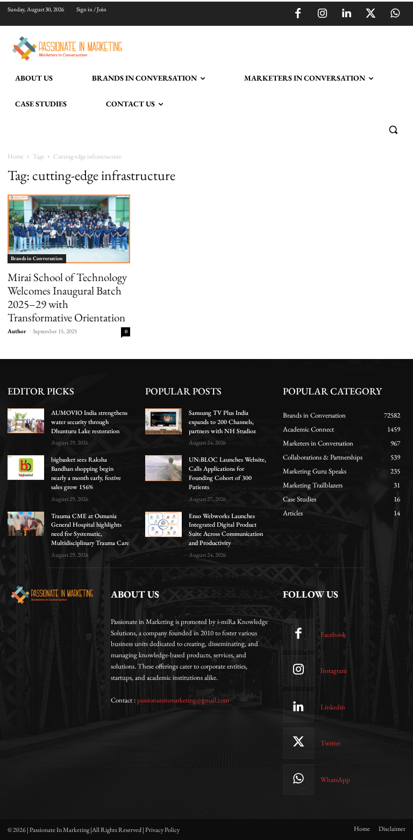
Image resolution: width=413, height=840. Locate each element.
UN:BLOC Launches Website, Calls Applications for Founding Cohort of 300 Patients (227, 473)
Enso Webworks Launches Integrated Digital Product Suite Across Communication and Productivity (226, 529)
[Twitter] (370, 14)
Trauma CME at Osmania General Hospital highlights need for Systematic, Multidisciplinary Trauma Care (90, 529)
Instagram (334, 670)
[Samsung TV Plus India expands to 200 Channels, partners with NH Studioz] (163, 421)
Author (17, 331)
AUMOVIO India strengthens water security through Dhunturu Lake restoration (89, 421)
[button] (392, 129)
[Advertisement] (252, 47)
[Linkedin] (346, 14)
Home (16, 156)
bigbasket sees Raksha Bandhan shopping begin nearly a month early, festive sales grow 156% (86, 473)
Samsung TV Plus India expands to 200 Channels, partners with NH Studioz (222, 421)
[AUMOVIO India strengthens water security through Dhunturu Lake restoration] (26, 420)
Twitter (330, 743)
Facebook (333, 634)
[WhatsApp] (394, 14)
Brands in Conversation (37, 258)
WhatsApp (335, 779)
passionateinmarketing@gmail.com (183, 700)
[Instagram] (322, 14)
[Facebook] (298, 14)
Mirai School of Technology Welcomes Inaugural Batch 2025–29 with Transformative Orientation (67, 297)
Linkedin (333, 707)
